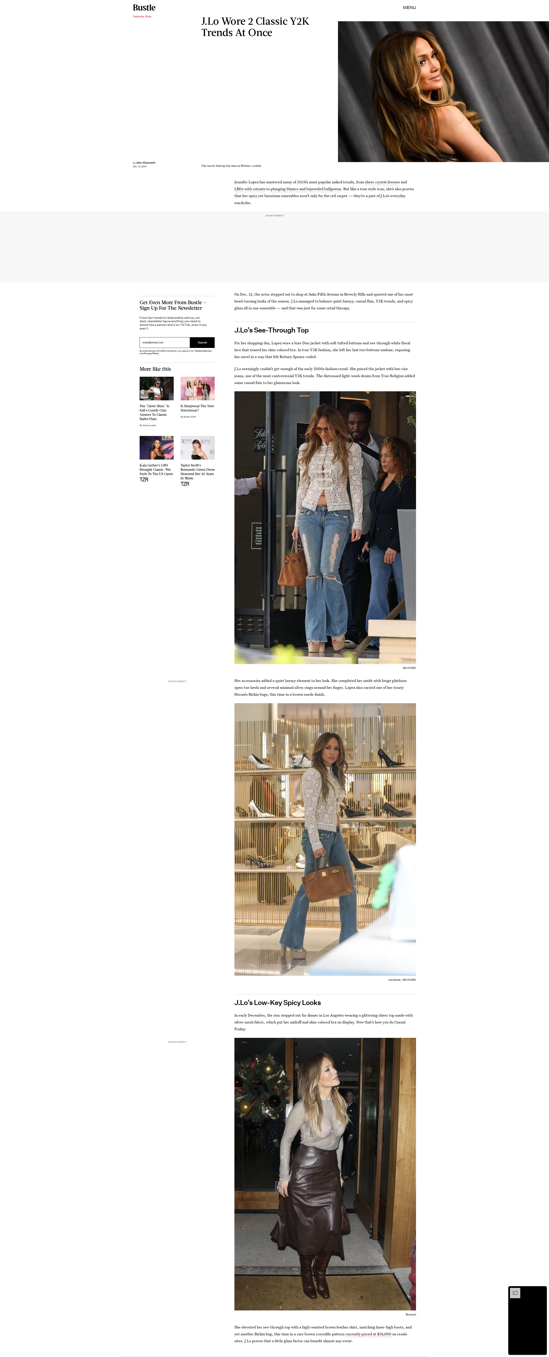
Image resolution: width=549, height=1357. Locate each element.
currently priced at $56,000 (368, 1333)
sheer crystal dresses (382, 181)
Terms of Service (203, 350)
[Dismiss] (542, 1290)
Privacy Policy (151, 353)
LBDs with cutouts (249, 188)
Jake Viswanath (145, 162)
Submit (202, 342)
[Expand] (513, 1290)
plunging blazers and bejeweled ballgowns (306, 188)
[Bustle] (144, 7)
